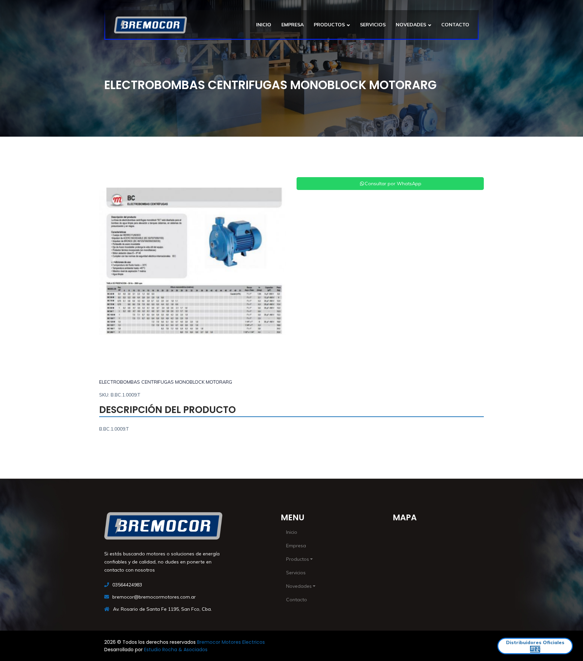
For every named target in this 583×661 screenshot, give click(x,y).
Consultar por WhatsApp (393, 184)
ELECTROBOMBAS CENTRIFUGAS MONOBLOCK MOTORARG (165, 382)
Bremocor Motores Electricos (231, 642)
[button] (113, 261)
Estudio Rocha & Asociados (175, 649)
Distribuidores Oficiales (535, 642)
